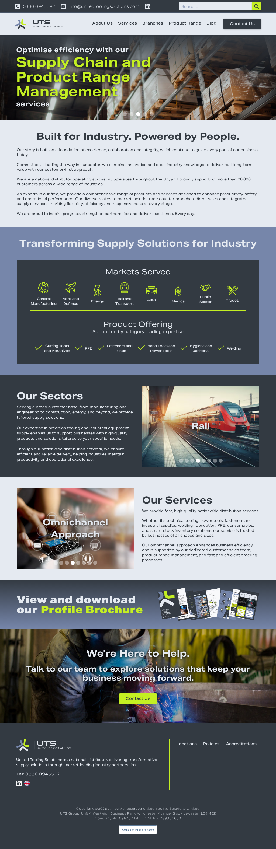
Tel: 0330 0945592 (38, 774)
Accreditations (241, 744)
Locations (187, 744)
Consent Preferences (138, 829)
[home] (39, 24)
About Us (102, 24)
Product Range (185, 24)
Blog (211, 24)
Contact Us (242, 24)
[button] (125, 114)
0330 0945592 (39, 6)
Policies (211, 744)
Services (127, 24)
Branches (152, 24)
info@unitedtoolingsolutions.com (104, 6)
